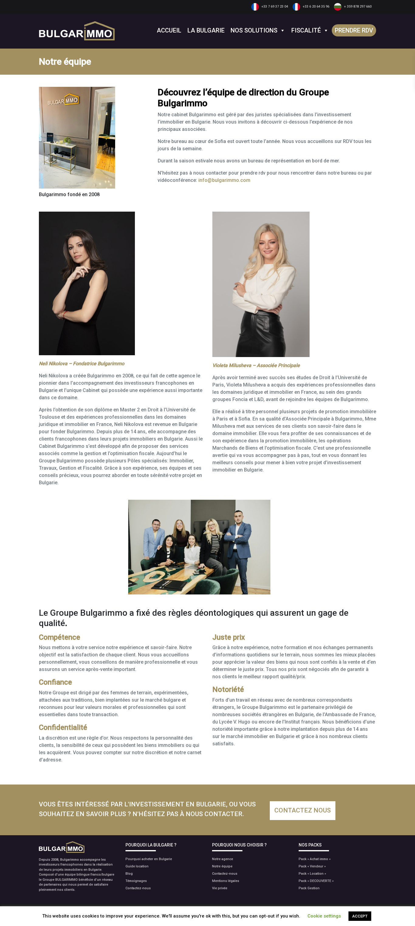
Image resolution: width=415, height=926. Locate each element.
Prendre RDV (354, 30)
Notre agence (222, 859)
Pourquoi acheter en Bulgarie (148, 859)
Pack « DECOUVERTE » (316, 881)
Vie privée (219, 888)
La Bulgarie (206, 30)
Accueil (169, 30)
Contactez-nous (138, 888)
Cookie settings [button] (324, 916)
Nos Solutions (254, 30)
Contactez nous (302, 810)
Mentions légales (225, 881)
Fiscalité (306, 30)
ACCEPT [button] (360, 916)
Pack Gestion (309, 888)
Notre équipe (222, 866)
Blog (129, 874)
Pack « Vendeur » (312, 866)
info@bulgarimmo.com (224, 180)
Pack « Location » (312, 874)
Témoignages (136, 881)
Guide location (137, 866)
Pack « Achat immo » (315, 859)
